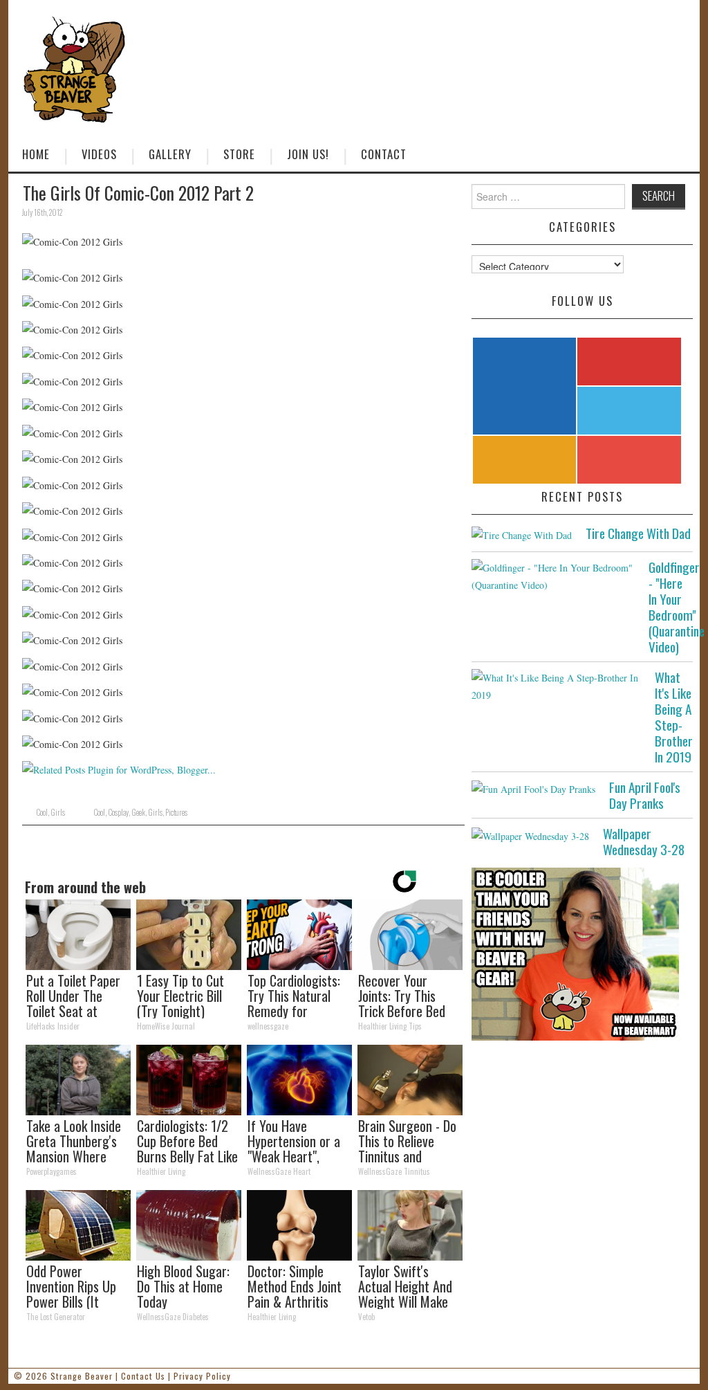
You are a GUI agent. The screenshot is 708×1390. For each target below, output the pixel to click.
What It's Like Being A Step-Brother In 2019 (674, 717)
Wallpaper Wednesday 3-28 (643, 841)
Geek (138, 812)
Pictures (176, 812)
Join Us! (308, 154)
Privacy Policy (202, 1375)
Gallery (170, 154)
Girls (57, 812)
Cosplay (118, 812)
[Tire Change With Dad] (522, 534)
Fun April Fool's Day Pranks (644, 795)
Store (239, 154)
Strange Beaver (81, 1375)
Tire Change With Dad (638, 533)
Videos (99, 154)
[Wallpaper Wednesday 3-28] (530, 834)
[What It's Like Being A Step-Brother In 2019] (556, 686)
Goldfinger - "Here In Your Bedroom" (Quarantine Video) (677, 607)
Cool (42, 812)
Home (36, 154)
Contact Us (143, 1375)
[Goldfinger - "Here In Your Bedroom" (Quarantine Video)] (553, 576)
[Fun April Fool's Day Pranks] (533, 788)
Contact (384, 154)
